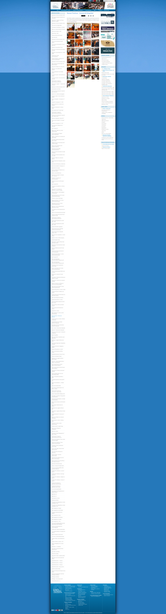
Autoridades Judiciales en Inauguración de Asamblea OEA (58, 396)
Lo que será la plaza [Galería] (56, 489)
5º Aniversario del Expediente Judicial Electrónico (57, 45)
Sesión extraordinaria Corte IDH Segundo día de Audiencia (56, 365)
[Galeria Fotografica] (98, 0)
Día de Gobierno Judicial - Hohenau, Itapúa (57, 421)
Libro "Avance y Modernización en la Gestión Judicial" (57, 388)
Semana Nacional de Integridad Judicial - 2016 (58, 161)
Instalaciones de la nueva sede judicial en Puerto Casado (58, 143)
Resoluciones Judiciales (107, 76)
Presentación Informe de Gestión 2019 (58, 86)
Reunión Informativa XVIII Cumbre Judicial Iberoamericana (57, 269)
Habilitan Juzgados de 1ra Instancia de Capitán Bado (58, 137)
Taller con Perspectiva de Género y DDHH (57, 377)
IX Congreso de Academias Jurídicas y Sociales (58, 187)
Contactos (100, 10)
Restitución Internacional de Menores (70, 605)
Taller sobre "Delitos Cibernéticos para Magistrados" (57, 338)
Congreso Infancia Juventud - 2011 (57, 541)
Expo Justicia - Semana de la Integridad (58, 327)
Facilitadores (104, 124)
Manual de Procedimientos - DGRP (107, 91)
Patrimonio (79, 595)
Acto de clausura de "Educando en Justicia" (57, 308)
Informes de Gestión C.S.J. (82, 597)
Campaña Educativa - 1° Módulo (57, 560)
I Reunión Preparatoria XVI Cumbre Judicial (57, 544)
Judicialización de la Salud (56, 88)
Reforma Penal (104, 99)
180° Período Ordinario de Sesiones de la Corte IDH (58, 18)
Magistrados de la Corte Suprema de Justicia (57, 558)
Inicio (101, 0)
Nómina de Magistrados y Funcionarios (81, 590)
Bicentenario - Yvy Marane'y (56, 546)
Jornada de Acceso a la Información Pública (57, 182)
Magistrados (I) (54, 496)
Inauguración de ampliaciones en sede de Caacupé (58, 245)
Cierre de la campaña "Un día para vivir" (58, 165)
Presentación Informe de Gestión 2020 (58, 61)
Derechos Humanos (68, 594)
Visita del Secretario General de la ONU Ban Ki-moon (58, 302)
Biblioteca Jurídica (105, 104)
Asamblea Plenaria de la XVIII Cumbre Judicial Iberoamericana (57, 196)
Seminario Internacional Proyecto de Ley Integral (58, 571)
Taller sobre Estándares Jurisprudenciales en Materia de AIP (57, 260)
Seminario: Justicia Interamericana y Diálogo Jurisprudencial (57, 362)
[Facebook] (92, 0)
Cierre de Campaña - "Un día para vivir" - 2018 (58, 100)
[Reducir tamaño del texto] (91, 15)
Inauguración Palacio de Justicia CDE (57, 66)
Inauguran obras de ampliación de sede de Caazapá (58, 152)
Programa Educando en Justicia (56, 299)
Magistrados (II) (54, 494)
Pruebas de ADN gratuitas (68, 599)
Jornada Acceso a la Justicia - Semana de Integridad (58, 319)
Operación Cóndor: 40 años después (57, 237)
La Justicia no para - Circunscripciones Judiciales (58, 78)
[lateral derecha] (110, 5)
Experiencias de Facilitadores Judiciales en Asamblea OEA (58, 399)
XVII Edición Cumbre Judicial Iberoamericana (56, 424)
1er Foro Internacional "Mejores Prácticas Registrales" (56, 134)
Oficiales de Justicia (105, 129)
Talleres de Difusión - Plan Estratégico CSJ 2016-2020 (57, 193)
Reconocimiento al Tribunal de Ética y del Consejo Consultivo (57, 461)
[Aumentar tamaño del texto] (88, 15)
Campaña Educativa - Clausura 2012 (57, 566)
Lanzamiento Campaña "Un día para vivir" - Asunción (57, 175)
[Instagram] (93, 0)
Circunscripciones (88, 10)
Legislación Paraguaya (105, 79)
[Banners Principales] (83, 5)
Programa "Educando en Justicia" (57, 349)
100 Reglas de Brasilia (55, 576)
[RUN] (108, 36)
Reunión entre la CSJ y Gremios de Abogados (57, 105)
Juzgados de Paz (105, 64)
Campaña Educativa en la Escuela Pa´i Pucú (57, 380)
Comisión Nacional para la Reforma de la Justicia (58, 272)
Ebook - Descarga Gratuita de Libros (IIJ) (70, 596)
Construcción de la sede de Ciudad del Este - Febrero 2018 (58, 116)
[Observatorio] (108, 43)
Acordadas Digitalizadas (106, 80)
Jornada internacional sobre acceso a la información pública (58, 295)
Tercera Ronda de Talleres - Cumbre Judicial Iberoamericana (57, 254)
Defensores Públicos (105, 120)
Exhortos (66, 603)
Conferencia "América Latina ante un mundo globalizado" (57, 251)
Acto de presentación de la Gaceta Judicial (57, 72)
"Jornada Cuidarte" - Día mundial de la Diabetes (57, 96)
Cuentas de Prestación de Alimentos (70, 600)
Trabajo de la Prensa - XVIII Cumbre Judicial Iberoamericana (57, 201)
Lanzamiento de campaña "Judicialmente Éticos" (55, 149)
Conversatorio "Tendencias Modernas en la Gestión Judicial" (58, 278)
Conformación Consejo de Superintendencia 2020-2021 (56, 81)
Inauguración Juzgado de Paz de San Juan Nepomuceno (57, 242)
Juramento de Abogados (68, 590)
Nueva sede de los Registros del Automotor (56, 126)
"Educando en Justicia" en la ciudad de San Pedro (58, 281)
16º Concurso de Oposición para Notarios (57, 42)
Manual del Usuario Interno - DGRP (107, 92)
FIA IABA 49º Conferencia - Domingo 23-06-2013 (57, 474)
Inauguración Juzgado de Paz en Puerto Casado (58, 411)
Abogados (103, 122)
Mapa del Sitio (106, 10)
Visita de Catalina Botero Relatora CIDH (58, 393)
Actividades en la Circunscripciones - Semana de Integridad (57, 325)
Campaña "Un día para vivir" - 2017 (57, 123)
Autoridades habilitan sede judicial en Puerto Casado (57, 140)
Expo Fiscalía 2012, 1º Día (55, 521)
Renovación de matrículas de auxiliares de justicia (58, 50)
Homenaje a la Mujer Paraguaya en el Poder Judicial (57, 434)
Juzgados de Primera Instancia (107, 62)
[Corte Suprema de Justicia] (57, 589)
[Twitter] (90, 0)
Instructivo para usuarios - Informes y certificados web (108, 89)
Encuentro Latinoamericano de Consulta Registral (56, 527)
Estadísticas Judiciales (105, 98)
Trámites (66, 608)
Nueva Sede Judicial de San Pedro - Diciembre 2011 (57, 549)
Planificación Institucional (107, 86)
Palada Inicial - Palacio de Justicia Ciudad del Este (57, 131)
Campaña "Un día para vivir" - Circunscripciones (56, 178)
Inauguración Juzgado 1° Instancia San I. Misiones (58, 84)
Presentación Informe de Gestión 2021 (58, 39)
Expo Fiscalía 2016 (54, 184)
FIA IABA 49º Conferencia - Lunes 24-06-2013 (57, 471)
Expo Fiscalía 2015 (54, 257)
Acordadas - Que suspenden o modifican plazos (107, 84)
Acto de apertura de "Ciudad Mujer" (57, 110)
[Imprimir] (93, 15)
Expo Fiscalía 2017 (54, 128)
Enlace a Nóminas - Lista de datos (107, 117)
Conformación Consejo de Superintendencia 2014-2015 (56, 437)
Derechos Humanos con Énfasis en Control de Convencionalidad (57, 284)
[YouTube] (95, 0)
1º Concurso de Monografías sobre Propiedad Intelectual (57, 468)
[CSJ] (56, 5)
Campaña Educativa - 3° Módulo (57, 564)
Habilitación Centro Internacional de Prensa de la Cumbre (57, 207)
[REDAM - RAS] (108, 50)
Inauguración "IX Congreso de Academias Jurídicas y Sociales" (56, 190)
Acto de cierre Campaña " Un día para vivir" (57, 121)
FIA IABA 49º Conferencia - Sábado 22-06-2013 (58, 477)
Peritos (103, 132)
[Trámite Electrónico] (108, 15)
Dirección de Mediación (68, 597)
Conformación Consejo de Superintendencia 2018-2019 (56, 113)
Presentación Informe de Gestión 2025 (58, 15)
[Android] (96, 0)
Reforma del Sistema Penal (56, 385)
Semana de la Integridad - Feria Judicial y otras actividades (58, 440)
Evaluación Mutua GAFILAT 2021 (57, 47)
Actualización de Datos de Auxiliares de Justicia (108, 75)
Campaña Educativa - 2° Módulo (57, 562)
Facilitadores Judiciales (68, 598)
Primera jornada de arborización (56, 35)
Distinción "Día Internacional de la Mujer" (58, 212)
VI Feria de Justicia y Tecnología (56, 198)
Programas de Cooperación (82, 596)
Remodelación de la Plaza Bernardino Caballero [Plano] (57, 492)
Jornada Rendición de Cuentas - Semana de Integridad (56, 322)
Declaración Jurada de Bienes (82, 592)
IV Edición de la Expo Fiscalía (56, 356)
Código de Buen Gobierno (81, 591)
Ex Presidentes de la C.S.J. (55, 580)
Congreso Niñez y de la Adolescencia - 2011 (58, 539)
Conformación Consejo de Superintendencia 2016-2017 (56, 218)
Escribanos (103, 126)
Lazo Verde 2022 (54, 37)
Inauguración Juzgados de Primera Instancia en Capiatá (57, 21)
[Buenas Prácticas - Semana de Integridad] (71, 27)
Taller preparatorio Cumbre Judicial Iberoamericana (57, 313)
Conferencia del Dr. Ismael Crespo (57, 426)
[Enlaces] (99, 0)
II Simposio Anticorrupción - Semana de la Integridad (58, 332)
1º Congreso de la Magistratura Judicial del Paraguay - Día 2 (58, 503)
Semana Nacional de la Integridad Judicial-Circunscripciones (57, 229)
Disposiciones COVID (105, 72)
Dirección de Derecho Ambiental (107, 101)
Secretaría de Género (54, 500)
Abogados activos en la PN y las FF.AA (107, 139)
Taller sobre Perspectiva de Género (57, 297)
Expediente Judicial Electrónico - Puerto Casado (58, 53)
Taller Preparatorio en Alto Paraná (57, 510)
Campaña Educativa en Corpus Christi (58, 354)
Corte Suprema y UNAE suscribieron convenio (57, 305)
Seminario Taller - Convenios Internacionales (56, 455)
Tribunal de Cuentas (54, 553)
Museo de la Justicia (105, 97)
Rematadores (104, 127)
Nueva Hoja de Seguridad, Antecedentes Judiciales (58, 344)
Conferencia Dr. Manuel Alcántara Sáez (58, 529)
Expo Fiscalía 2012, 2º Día (55, 515)
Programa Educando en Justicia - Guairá (58, 289)
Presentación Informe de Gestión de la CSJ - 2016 (58, 155)
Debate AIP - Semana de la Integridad (57, 329)
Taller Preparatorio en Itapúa (56, 508)
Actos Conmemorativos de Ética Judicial (57, 352)
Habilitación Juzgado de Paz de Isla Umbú (57, 341)
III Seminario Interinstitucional (56, 463)
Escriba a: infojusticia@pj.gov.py (95, 596)
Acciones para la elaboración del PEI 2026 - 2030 (57, 221)
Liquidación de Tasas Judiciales (69, 607)
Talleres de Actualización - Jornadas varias (57, 383)
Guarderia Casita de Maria (55, 568)
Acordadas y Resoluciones (106, 82)
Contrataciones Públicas (81, 594)
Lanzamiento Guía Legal (55, 167)
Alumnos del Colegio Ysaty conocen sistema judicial (57, 449)
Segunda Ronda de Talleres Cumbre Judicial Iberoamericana (57, 287)
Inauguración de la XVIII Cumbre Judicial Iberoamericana (56, 204)
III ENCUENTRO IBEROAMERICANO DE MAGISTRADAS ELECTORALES (58, 524)
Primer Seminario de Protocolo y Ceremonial (57, 452)
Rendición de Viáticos (106, 147)
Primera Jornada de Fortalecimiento (57, 465)
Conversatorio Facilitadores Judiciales (58, 27)
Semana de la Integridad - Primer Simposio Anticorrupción (57, 443)
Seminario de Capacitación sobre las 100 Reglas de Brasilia (57, 574)
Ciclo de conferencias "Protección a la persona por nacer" (57, 170)
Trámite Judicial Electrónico (56, 172)
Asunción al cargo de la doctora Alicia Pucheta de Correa (57, 215)
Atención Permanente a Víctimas (69, 593)
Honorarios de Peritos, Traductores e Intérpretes (107, 135)
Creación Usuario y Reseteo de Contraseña (107, 113)
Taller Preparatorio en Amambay (56, 517)
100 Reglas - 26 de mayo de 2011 (57, 578)
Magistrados (104, 119)
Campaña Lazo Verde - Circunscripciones (55, 56)
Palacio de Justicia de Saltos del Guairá (58, 29)
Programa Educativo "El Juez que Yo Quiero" (57, 415)
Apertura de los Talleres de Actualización (55, 429)
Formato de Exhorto (68, 604)
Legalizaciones (67, 609)
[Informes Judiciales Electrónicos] (108, 22)
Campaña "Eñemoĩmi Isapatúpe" (56, 226)
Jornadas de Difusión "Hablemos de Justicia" (57, 292)
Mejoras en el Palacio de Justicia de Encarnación (57, 418)
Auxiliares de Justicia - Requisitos (107, 137)
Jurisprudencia (104, 77)
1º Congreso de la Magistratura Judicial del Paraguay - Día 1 (58, 506)
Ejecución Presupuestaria (81, 593)
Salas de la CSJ (104, 58)
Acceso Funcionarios (105, 145)
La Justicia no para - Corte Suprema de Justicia (58, 75)
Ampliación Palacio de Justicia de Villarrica (57, 158)
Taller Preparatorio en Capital (56, 519)
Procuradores (104, 123)
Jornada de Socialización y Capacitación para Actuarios (56, 483)
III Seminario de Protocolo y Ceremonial (58, 163)
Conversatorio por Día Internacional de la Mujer (58, 210)
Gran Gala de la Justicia (55, 498)
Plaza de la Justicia (54, 431)
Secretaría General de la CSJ (106, 57)
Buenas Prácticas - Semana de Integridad (56, 316)
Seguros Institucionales (106, 148)
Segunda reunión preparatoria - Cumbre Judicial (58, 235)
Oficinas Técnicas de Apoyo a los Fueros (108, 71)
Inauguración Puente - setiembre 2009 (58, 555)
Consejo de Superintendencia (78, 10)
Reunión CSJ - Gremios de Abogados (57, 94)
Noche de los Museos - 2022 (56, 31)
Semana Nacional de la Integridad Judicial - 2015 (57, 232)
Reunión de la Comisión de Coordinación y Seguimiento (56, 391)
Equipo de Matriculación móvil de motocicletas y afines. (57, 374)
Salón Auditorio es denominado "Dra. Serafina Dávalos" (57, 64)
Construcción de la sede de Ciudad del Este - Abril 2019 (58, 91)
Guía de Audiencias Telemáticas (108, 95)
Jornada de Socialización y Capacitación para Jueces (56, 486)
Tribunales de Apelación (106, 61)
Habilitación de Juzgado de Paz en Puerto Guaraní (57, 359)
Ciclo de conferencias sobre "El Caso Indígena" (57, 248)
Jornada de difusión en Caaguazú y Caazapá (57, 347)
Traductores (104, 130)
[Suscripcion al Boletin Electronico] (89, 0)
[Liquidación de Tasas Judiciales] (108, 29)
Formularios (67, 606)
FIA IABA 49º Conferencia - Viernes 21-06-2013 (58, 480)
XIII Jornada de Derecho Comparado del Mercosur (58, 532)
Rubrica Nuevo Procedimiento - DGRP (108, 87)
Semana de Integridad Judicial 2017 (57, 118)
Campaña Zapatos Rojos (55, 239)
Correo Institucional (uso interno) (108, 144)
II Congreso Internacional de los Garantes (56, 513)
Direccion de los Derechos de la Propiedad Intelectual (56, 146)
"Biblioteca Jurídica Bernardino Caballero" (56, 69)
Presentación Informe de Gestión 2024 (58, 23)
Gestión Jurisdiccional (106, 108)
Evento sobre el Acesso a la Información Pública (58, 402)
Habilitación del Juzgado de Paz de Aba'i (57, 408)
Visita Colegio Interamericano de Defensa (57, 405)
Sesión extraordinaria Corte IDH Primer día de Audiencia (58, 368)
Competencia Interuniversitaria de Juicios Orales (57, 266)
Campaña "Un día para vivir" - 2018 (57, 102)
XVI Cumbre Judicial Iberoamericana (57, 536)
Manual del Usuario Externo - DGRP (108, 94)
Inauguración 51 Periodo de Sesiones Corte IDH (57, 371)
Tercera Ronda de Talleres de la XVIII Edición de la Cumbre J (57, 458)
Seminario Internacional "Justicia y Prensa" (57, 108)
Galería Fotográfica (54, 335)
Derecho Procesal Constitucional (57, 534)
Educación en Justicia (55, 310)
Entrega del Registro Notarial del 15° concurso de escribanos (57, 59)
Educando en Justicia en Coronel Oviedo (57, 275)
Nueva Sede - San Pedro (55, 551)
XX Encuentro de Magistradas (56, 25)
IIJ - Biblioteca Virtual (106, 68)
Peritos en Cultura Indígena (106, 133)
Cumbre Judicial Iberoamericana (107, 102)
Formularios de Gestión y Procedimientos (106, 110)
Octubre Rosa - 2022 (54, 33)
